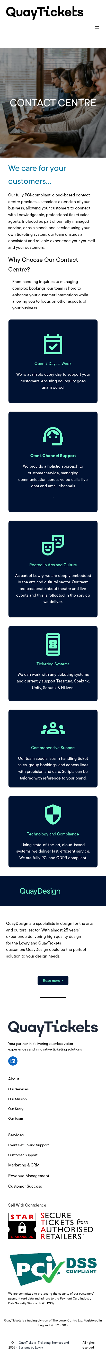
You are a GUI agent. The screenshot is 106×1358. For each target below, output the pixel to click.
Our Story (15, 1108)
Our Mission (17, 1099)
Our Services (18, 1089)
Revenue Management (28, 1176)
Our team (15, 1118)
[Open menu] (97, 27)
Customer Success (25, 1186)
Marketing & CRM (23, 1165)
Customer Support (23, 1155)
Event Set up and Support (28, 1145)
